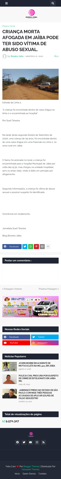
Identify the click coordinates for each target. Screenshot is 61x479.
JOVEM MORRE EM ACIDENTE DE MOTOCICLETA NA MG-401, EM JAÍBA (37, 364)
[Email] (42, 246)
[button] (6, 3)
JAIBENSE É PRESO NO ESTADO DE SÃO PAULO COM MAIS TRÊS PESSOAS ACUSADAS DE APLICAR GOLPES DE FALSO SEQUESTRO (38, 394)
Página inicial (8, 26)
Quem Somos (29, 474)
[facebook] (17, 442)
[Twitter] (24, 246)
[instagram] (37, 442)
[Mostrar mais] (47, 246)
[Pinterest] (36, 246)
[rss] (43, 442)
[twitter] (24, 442)
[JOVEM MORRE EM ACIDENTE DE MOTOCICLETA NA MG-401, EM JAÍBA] (9, 366)
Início (17, 474)
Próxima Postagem (48, 289)
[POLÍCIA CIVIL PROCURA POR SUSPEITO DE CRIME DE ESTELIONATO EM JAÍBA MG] (9, 379)
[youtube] (30, 442)
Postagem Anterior (13, 289)
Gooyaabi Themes (30, 469)
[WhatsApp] (30, 246)
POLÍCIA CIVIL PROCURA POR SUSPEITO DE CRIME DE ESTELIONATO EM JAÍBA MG (38, 378)
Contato (42, 474)
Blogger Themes (31, 466)
